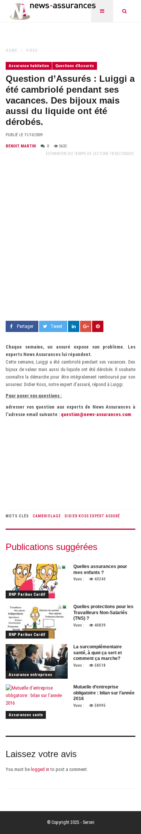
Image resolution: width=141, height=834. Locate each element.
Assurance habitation (29, 65)
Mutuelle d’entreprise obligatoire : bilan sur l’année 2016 (104, 692)
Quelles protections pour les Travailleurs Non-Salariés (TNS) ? (103, 612)
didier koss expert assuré (92, 516)
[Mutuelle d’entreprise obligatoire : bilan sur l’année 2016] (37, 701)
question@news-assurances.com (96, 414)
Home (11, 50)
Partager (25, 326)
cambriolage (47, 516)
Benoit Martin (21, 146)
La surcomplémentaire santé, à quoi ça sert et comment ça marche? (97, 652)
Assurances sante (26, 714)
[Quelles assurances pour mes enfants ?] (37, 581)
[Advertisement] (70, 239)
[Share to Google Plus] (85, 326)
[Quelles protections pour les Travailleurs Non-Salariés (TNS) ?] (37, 621)
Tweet (56, 326)
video (32, 50)
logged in (40, 769)
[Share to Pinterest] (97, 326)
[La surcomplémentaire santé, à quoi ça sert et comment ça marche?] (37, 661)
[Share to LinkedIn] (73, 326)
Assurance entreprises (30, 674)
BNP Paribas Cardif (27, 594)
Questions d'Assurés (74, 65)
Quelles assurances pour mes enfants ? (100, 569)
